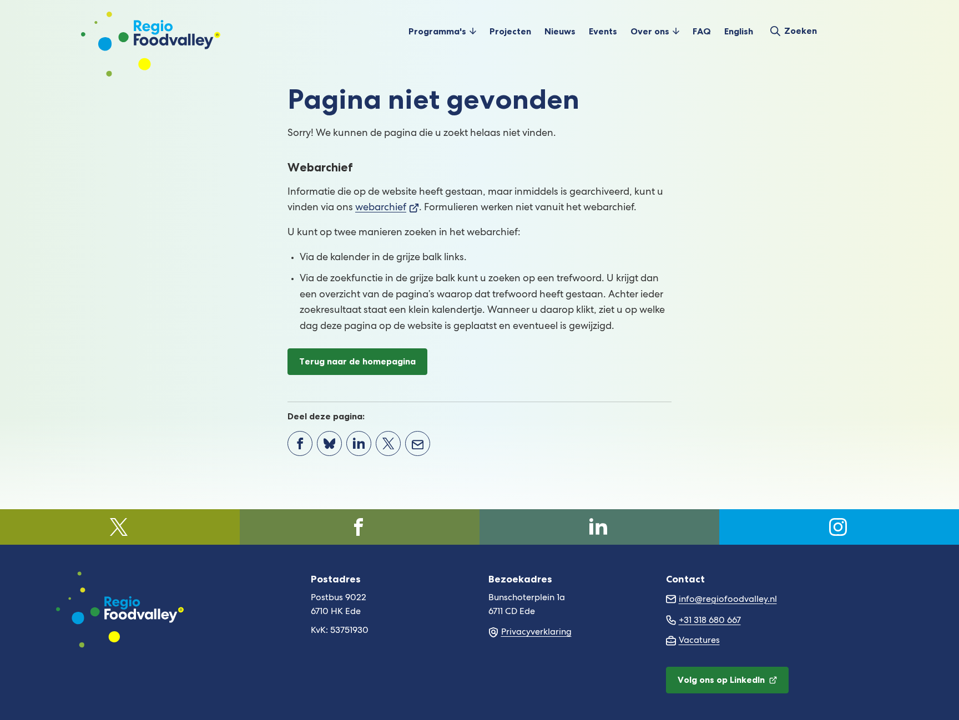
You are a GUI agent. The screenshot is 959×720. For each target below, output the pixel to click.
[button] (442, 31)
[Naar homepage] (150, 31)
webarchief (387, 208)
